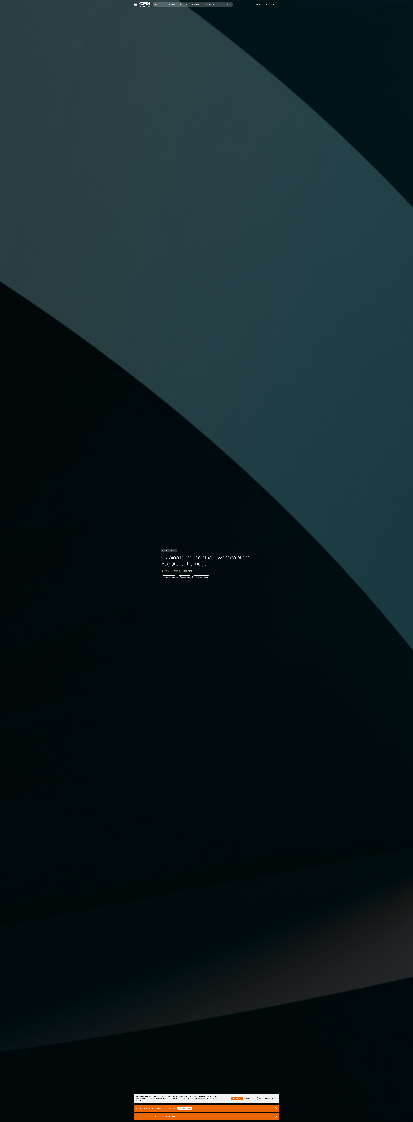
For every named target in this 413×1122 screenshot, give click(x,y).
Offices (182, 4)
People (172, 4)
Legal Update (170, 550)
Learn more (170, 1117)
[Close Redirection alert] (276, 1117)
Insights (209, 4)
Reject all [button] (250, 1098)
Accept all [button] (237, 1098)
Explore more (185, 1108)
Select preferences (267, 1098)
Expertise (159, 4)
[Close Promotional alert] (276, 1108)
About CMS (223, 4)
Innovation (196, 4)
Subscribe (185, 577)
